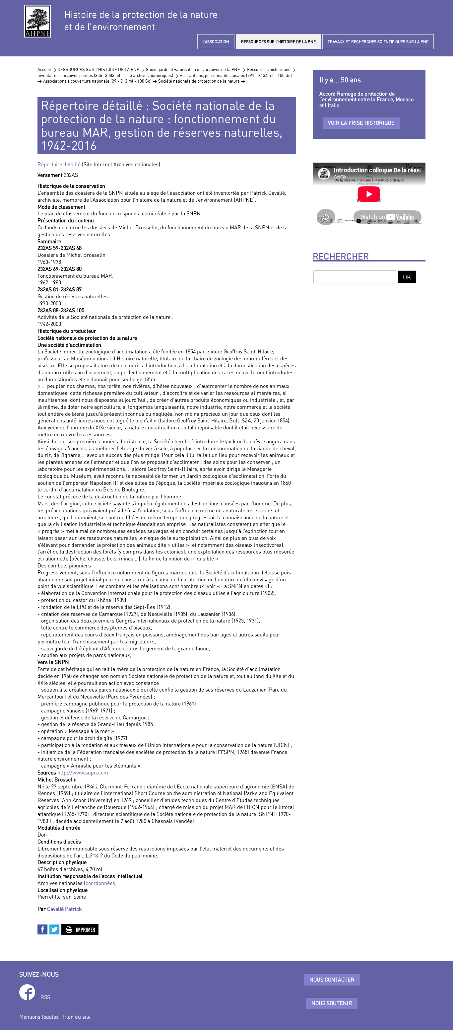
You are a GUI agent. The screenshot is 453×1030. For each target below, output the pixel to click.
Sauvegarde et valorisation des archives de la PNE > (195, 69)
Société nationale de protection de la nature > (201, 81)
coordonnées (100, 883)
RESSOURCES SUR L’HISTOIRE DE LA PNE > (101, 69)
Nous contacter (332, 979)
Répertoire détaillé (59, 164)
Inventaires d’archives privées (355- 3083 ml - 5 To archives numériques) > (107, 75)
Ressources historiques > (271, 69)
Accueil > (47, 69)
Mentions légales (39, 1016)
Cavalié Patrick (64, 909)
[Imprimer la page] (80, 928)
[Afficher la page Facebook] (27, 993)
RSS (45, 997)
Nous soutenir (331, 1003)
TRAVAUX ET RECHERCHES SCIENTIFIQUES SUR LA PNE (378, 41)
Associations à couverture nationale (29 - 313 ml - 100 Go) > (100, 81)
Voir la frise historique (361, 122)
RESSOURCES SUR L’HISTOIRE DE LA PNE (278, 41)
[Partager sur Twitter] (54, 928)
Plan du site (77, 1016)
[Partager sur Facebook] (42, 928)
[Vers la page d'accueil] (37, 21)
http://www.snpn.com (82, 772)
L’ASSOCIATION (216, 41)
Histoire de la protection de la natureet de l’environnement (141, 21)
